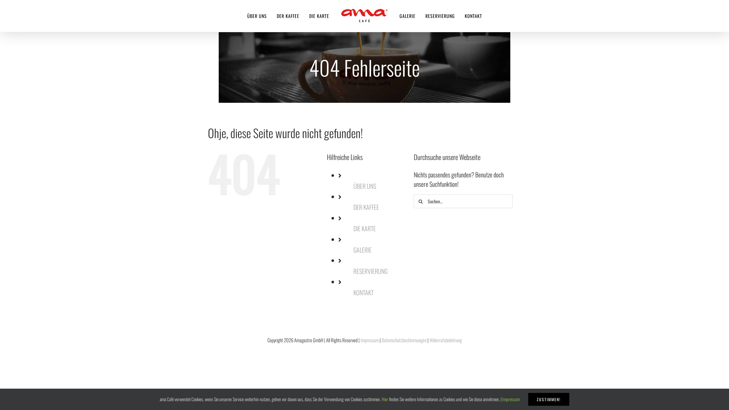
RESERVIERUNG (370, 271)
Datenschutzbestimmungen (404, 340)
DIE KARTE (364, 228)
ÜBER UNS (364, 185)
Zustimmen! (549, 399)
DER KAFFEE (366, 207)
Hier (385, 399)
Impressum (370, 340)
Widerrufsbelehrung (445, 340)
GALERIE (362, 249)
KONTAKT (363, 292)
